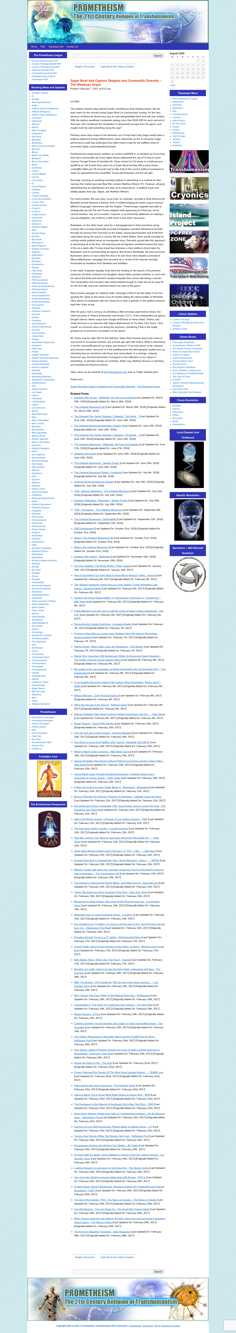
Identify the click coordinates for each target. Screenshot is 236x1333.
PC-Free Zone (179, 123)
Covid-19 (36, 208)
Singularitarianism (40, 595)
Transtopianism (39, 669)
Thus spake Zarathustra (183, 342)
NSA (34, 476)
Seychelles (37, 592)
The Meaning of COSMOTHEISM (187, 373)
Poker (34, 501)
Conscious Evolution (41, 199)
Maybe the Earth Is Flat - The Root (93, 1063)
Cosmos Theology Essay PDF (46, 67)
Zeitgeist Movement (41, 704)
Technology (37, 632)
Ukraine (35, 673)
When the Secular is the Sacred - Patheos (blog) (100, 704)
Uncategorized (39, 676)
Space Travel (38, 610)
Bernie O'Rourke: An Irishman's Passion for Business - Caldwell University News (117, 796)
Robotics (36, 564)
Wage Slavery (38, 688)
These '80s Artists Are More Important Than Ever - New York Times (110, 892)
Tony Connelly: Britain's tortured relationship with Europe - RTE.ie (109, 1177)
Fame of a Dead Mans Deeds (186, 352)
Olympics (36, 486)
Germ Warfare (38, 333)
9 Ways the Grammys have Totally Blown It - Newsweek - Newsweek (111, 787)
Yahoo (35, 701)
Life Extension (38, 408)
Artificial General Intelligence (45, 108)
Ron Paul (36, 570)
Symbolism (177, 108)
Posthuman (37, 523)
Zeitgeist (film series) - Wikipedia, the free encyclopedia (104, 397)
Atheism (35, 124)
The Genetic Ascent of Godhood (187, 348)
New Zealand (38, 467)
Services (176, 139)
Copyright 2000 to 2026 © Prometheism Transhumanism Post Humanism (92, 1326)
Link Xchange (178, 136)
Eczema (35, 236)
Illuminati (36, 370)
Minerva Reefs (38, 436)
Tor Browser (37, 648)
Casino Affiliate (39, 174)
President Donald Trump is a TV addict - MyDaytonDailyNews (107, 937)
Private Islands (39, 529)
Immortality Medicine (41, 376)
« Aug (172, 85)
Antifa (34, 105)
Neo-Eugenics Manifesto (184, 367)
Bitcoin (35, 152)
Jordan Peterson (39, 389)
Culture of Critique (181, 355)
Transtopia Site (55, 46)
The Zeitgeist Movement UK (89, 407)
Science (176, 409)
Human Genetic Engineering (45, 358)
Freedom (36, 308)
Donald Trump (38, 233)
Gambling (36, 320)
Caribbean (37, 168)
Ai (33, 96)
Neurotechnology (40, 461)
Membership (178, 133)
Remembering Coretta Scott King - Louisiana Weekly (103, 624)
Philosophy (177, 412)
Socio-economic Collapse (44, 601)
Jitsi (33, 386)
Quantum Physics (40, 551)
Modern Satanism (40, 439)
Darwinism (37, 221)
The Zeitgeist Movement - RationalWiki (95, 519)
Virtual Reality (38, 685)
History (35, 352)
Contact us (37, 748)
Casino (35, 171)
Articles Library (39, 727)
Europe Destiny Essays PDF (45, 61)
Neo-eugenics (38, 454)
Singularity (37, 598)
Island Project (178, 120)
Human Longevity (40, 367)
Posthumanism (39, 526)
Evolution (36, 258)
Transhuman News (41, 657)
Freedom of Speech (41, 311)
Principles (177, 105)
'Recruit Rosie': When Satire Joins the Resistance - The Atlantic (108, 646)
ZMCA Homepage (84, 528)
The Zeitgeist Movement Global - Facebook (98, 472)
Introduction (177, 102)
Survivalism (37, 626)
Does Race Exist (180, 389)
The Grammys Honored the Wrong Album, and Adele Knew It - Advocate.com (116, 883)
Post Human (37, 517)
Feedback (177, 145)
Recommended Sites (41, 742)
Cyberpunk (37, 217)
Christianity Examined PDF (44, 73)
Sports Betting (38, 616)
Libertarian (37, 398)
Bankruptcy (37, 143)
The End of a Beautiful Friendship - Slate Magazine (102, 1231)
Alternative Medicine (41, 102)
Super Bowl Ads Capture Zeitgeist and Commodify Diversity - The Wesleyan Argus (115, 386)
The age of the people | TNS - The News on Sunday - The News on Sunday (115, 1199)
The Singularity (39, 641)
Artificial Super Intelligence (44, 115)
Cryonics (36, 211)
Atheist (35, 127)
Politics (175, 415)
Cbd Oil (35, 177)
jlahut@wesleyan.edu (115, 372)
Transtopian (37, 666)
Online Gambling (40, 492)
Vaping (35, 679)
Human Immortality (40, 364)
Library (175, 127)
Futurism (36, 314)
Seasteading (38, 582)
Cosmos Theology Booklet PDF (46, 64)
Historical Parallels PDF (43, 70)
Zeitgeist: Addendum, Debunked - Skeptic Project (101, 500)
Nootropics (37, 473)
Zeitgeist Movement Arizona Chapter (94, 481)
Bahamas (36, 140)
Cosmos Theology (181, 319)
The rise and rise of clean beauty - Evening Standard (103, 733)
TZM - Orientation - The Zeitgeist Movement (98, 509)
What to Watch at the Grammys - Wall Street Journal (102, 751)
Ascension (37, 118)
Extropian (36, 261)
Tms (34, 645)
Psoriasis (36, 539)
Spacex (35, 613)
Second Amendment (41, 585)
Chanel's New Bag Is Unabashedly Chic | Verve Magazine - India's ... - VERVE (116, 860)
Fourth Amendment (41, 299)
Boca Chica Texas (40, 161)
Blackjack (36, 158)
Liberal (35, 395)
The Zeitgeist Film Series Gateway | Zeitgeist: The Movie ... (106, 416)
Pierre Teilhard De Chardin (185, 99)
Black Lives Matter (40, 155)
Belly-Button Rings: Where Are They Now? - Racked (102, 959)
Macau (35, 411)
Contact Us (72, 46)
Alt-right (35, 99)
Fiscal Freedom (39, 292)
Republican (37, 557)
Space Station (38, 607)
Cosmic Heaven (39, 205)
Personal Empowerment (43, 498)
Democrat (36, 224)
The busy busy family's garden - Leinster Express (101, 828)
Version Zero (38, 745)
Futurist (35, 317)
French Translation (40, 724)
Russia (35, 576)
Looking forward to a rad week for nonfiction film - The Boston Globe (111, 1168)
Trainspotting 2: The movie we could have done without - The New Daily (113, 1004)
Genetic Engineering (41, 327)
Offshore (36, 482)
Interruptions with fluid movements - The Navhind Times (104, 1085)
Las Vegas (37, 392)
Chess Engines (39, 186)
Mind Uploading (39, 433)
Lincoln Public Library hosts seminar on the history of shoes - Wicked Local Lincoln (119, 946)
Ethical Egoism (39, 246)
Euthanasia (37, 255)
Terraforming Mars (40, 638)
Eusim (175, 421)
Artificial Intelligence (41, 111)
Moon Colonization (41, 442)
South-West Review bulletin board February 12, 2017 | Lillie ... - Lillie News (115, 851)
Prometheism (178, 424)
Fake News (37, 270)
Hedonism (36, 345)
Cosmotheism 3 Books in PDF (186, 345)
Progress (36, 532)
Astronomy (37, 121)
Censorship (37, 180)
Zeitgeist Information (85, 453)
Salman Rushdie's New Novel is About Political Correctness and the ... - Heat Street (119, 714)
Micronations (38, 429)
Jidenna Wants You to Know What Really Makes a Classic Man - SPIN (112, 1094)
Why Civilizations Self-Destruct (186, 392)
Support (176, 142)
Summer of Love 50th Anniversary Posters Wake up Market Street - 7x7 (113, 1126)
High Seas (37, 348)
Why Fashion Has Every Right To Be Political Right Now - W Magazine (112, 995)
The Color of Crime (181, 376)
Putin (34, 545)
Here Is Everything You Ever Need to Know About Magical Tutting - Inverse (114, 575)
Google (35, 339)
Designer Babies (40, 227)
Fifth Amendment (40, 280)
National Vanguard (40, 448)
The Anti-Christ (179, 364)
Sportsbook (37, 620)
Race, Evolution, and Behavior (186, 370)
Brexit (34, 164)
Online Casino (38, 489)
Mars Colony (38, 423)
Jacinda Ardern (39, 383)
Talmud (35, 629)
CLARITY (176, 380)
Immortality (37, 373)
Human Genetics (40, 361)
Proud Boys (37, 535)
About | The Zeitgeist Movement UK (93, 538)
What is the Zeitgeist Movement (91, 547)
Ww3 (34, 698)
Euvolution (148, 1326)
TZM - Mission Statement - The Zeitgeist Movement (102, 491)
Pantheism (37, 495)
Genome (36, 330)
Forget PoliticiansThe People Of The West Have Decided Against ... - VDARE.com (118, 1072)
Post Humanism (39, 520)
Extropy (35, 267)
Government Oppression (43, 342)
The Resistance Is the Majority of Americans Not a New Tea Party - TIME (113, 1104)
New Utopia (37, 464)
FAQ (42, 46)
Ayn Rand (36, 136)
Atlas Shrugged (39, 130)
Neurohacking (38, 458)
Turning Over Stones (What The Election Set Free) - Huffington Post (111, 1136)
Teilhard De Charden (41, 635)
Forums (176, 130)
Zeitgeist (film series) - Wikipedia (92, 556)
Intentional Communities (43, 380)
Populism (36, 514)
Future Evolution (39, 733)
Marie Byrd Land (39, 414)
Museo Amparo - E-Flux (87, 1014)
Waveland (36, 694)
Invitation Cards (179, 329)
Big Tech (36, 149)
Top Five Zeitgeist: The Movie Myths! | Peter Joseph (102, 566)
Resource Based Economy (44, 560)
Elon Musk (37, 239)
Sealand (36, 579)
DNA (34, 230)
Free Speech (38, 305)
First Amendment (40, 289)
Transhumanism (39, 660)
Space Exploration (40, 604)
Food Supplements (41, 295)
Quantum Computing (41, 548)
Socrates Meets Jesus (182, 361)
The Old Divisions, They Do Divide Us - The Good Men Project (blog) (111, 1209)
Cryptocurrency (39, 214)
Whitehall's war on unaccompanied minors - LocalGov (103, 914)
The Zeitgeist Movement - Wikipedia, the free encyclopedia (106, 444)
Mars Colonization (40, 420)
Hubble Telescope (40, 355)
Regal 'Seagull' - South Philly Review (94, 723)
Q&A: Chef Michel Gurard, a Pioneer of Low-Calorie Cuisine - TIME (110, 819)
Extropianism (38, 264)
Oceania (36, 479)
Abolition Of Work (40, 93)
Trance (35, 651)
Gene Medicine (39, 323)
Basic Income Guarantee (43, 146)
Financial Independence (43, 286)
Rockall (35, 567)
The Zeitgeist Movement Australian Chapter (98, 425)
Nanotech (36, 445)
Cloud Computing (40, 196)
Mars (34, 417)
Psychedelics (38, 542)
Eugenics (36, 252)
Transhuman (38, 654)
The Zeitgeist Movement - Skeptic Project (96, 463)
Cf (33, 183)
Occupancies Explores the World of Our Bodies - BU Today (106, 1145)
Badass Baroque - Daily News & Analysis (96, 695)
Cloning (35, 193)
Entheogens (37, 242)
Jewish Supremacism (182, 358)
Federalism (37, 274)
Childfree (36, 189)
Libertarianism (38, 401)
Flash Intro (37, 736)
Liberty (35, 405)
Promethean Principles (42, 720)
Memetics (36, 426)
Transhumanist (39, 663)
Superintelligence (40, 623)
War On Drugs (38, 691)
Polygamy (36, 511)
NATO (34, 451)
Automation (37, 133)
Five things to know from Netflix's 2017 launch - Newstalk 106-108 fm (112, 742)
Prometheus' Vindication (43, 717)
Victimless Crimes (40, 682)
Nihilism (35, 470)
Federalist (36, 277)
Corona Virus (38, 202)
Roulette (36, 573)
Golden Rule (38, 336)
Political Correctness (41, 504)
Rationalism (37, 554)
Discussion (177, 418)
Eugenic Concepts (40, 249)
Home (34, 46)
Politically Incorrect (40, 507)
